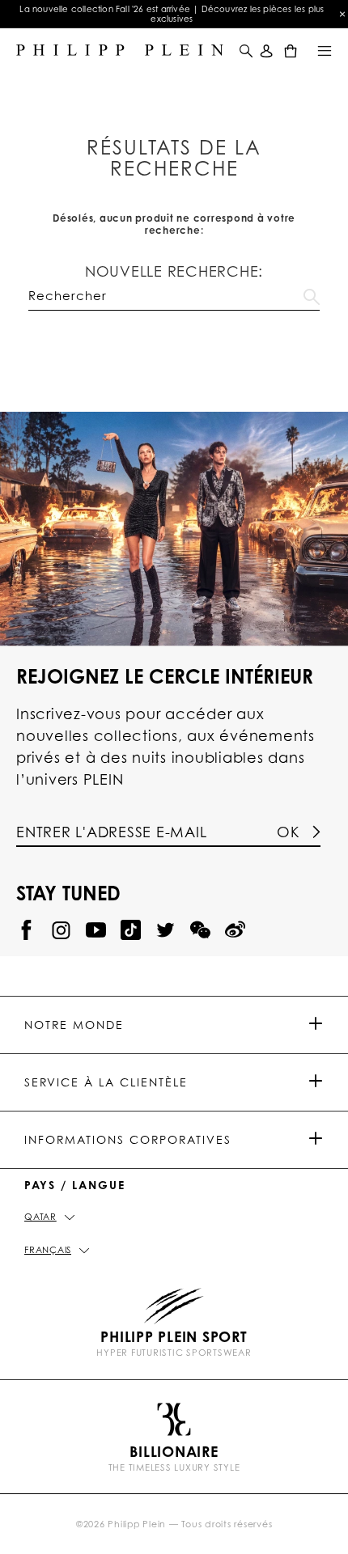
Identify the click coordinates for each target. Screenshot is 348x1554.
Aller (311, 293)
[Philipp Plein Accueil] (119, 50)
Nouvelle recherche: (174, 271)
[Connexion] (266, 50)
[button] (244, 50)
